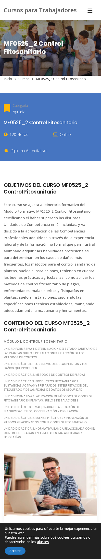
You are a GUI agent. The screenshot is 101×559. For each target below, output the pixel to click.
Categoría (20, 105)
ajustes (43, 542)
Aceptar (15, 551)
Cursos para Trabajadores (40, 10)
